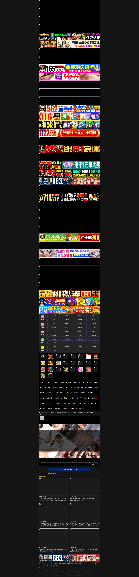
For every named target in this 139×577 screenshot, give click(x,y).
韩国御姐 (67, 323)
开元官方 (48, 403)
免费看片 (79, 403)
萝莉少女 (94, 316)
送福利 (95, 382)
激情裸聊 (79, 398)
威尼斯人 (42, 382)
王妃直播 (48, 392)
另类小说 (53, 350)
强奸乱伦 (67, 316)
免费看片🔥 (64, 398)
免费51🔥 (86, 398)
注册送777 (89, 382)
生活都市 (53, 346)
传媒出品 (53, 343)
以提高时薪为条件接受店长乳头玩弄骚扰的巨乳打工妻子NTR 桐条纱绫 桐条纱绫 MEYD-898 (84, 525)
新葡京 (41, 387)
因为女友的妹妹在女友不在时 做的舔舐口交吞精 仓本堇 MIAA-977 (84, 499)
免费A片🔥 (57, 408)
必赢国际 (54, 387)
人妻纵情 (80, 346)
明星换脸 (67, 335)
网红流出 (80, 327)
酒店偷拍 (96, 387)
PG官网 (48, 382)
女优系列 (67, 331)
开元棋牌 (55, 382)
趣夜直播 (69, 392)
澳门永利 (68, 382)
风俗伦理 (94, 346)
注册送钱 (81, 382)
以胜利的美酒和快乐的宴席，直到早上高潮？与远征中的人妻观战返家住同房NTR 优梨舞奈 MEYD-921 (54, 500)
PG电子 (75, 382)
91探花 (67, 327)
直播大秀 (93, 403)
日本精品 (67, 319)
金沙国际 (63, 403)
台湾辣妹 (53, 323)
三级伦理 (53, 319)
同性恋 (93, 343)
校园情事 (67, 346)
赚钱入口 (81, 408)
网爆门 (93, 339)
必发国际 (83, 392)
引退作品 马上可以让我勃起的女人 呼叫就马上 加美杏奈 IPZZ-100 (84, 550)
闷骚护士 (94, 335)
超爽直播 (83, 387)
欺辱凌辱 (53, 327)
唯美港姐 (80, 323)
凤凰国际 (61, 387)
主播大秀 (42, 392)
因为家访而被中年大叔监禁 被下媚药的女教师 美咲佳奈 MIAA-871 (54, 550)
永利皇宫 (56, 398)
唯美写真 (80, 339)
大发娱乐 (42, 398)
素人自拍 (94, 319)
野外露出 (94, 327)
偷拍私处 (62, 392)
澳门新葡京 (90, 392)
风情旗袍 (53, 335)
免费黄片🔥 (74, 408)
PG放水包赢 (69, 387)
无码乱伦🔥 (94, 398)
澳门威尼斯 (42, 408)
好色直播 (42, 403)
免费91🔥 (50, 408)
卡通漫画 (53, 339)
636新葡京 (72, 398)
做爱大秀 (86, 403)
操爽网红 (76, 387)
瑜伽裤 (80, 335)
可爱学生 (80, 331)
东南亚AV (94, 323)
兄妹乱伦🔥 (66, 408)
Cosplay (80, 319)
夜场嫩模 (76, 392)
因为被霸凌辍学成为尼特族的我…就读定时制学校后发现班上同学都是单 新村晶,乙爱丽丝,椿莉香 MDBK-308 (54, 525)
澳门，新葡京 (71, 403)
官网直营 (61, 382)
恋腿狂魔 (94, 331)
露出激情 (67, 339)
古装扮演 (53, 331)
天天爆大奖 (56, 403)
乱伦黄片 (55, 392)
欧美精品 (80, 316)
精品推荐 (53, 316)
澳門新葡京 (49, 398)
